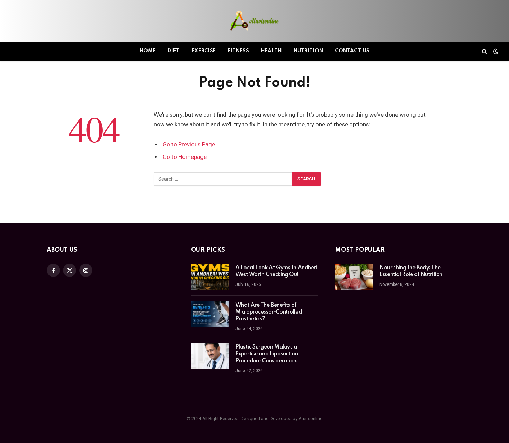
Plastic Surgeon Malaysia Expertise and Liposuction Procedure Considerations (267, 354)
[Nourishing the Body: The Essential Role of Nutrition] (354, 277)
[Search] (485, 51)
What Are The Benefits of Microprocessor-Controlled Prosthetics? (268, 312)
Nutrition (308, 50)
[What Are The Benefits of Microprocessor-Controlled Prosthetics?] (210, 314)
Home (148, 50)
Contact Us (352, 50)
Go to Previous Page (189, 144)
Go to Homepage (185, 157)
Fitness (238, 50)
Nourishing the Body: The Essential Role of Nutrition (411, 271)
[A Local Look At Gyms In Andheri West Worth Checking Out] (210, 277)
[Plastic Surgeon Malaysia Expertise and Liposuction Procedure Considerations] (210, 356)
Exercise (203, 50)
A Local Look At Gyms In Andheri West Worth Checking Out (276, 271)
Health (271, 50)
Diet (174, 50)
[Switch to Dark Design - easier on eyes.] (495, 51)
